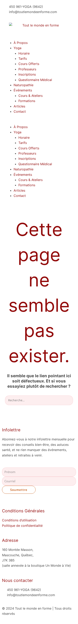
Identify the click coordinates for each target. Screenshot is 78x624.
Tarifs (22, 59)
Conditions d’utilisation (19, 520)
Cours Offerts (28, 64)
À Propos (21, 43)
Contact (20, 111)
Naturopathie (23, 85)
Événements (23, 90)
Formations (26, 101)
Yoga (17, 48)
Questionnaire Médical (35, 80)
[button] (39, 121)
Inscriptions (27, 74)
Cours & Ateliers (30, 96)
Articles (19, 106)
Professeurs (27, 69)
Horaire (24, 53)
